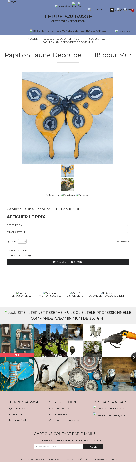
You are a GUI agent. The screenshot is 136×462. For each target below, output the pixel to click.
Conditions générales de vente (66, 420)
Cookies (69, 459)
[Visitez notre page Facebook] (78, 6)
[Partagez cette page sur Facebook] (68, 195)
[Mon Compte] (122, 9)
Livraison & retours (59, 408)
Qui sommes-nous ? (20, 408)
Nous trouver (16, 414)
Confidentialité (84, 459)
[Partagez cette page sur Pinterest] (83, 195)
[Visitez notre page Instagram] (74, 6)
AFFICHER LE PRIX (26, 216)
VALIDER (93, 446)
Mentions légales (18, 420)
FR (111, 10)
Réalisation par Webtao (106, 459)
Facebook (118, 408)
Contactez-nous (58, 414)
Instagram (119, 415)
